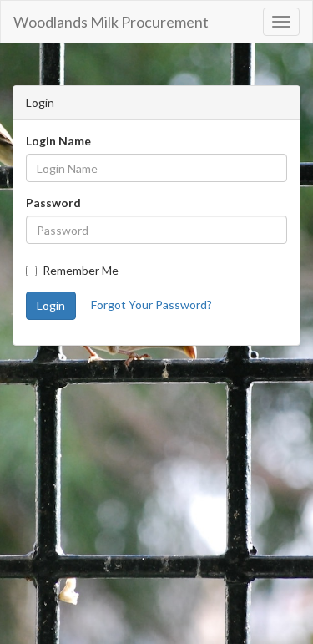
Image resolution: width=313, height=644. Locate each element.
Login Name (58, 141)
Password (53, 202)
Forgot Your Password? (151, 304)
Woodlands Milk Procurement (111, 22)
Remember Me (81, 270)
